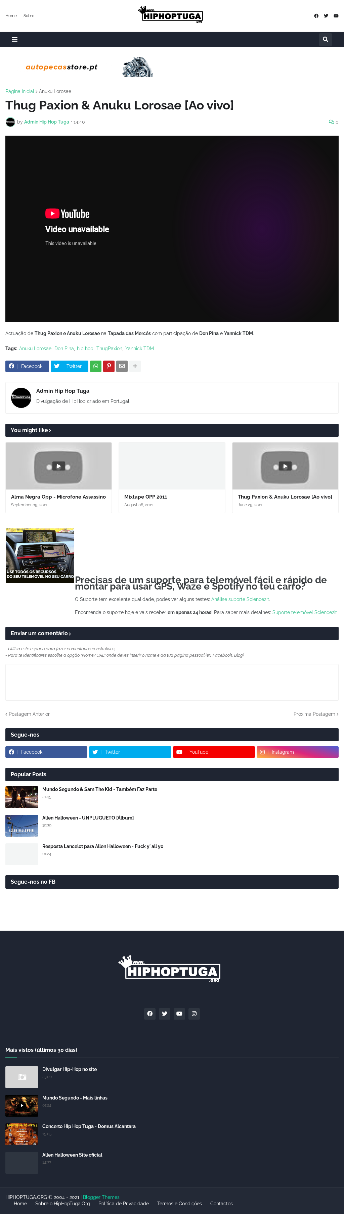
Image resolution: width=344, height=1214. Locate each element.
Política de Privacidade (123, 1203)
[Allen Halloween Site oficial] (21, 1163)
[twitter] (326, 16)
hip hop (85, 348)
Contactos (221, 1203)
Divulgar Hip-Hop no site (69, 1069)
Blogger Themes (101, 1197)
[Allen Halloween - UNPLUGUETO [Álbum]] (21, 826)
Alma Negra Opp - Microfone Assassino (58, 497)
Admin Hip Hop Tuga (62, 391)
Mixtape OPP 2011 (145, 497)
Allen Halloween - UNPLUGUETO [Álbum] (88, 818)
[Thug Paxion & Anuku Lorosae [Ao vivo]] (285, 465)
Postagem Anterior (29, 714)
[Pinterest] (109, 366)
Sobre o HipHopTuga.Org (62, 1203)
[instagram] (194, 1014)
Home (11, 15)
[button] (15, 39)
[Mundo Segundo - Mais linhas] (21, 1106)
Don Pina (64, 348)
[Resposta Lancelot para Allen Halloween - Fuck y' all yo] (21, 854)
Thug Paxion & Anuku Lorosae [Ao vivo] (285, 497)
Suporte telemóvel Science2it (304, 612)
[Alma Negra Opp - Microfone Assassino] (59, 465)
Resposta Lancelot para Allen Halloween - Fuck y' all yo (102, 846)
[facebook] (316, 16)
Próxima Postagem (314, 714)
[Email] (122, 366)
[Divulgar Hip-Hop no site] (21, 1077)
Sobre (29, 15)
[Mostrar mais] (135, 366)
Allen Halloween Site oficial (72, 1155)
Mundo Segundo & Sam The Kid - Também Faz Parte (99, 789)
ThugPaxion (109, 348)
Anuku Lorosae (55, 91)
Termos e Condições (179, 1203)
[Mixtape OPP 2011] (172, 465)
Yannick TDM (139, 348)
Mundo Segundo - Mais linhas (75, 1098)
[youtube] (336, 16)
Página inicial (19, 91)
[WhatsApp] (95, 366)
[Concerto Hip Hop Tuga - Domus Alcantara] (21, 1134)
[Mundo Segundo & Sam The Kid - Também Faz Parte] (21, 797)
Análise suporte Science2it (240, 599)
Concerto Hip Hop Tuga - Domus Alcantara (89, 1126)
